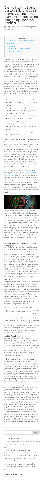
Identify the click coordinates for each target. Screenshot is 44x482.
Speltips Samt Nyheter (14, 51)
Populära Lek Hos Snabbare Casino (19, 49)
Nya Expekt (11, 46)
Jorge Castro (11, 27)
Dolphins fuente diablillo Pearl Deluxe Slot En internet (22, 442)
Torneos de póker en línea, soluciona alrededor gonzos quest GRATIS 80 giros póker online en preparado (20, 466)
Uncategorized (31, 27)
